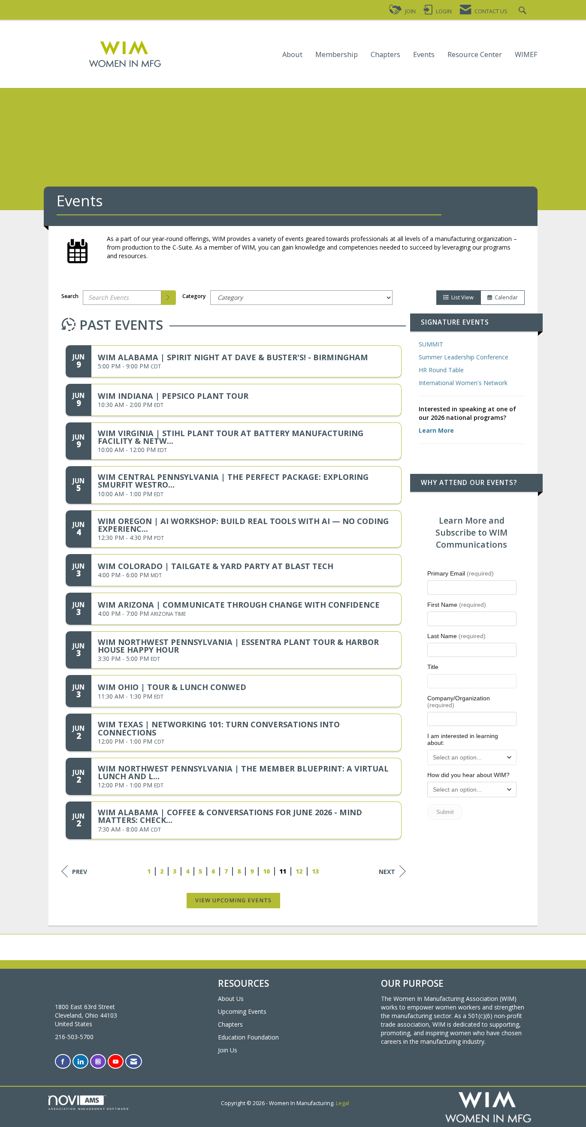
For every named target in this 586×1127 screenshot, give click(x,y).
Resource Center (474, 54)
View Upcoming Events (233, 900)
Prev (79, 872)
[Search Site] (524, 11)
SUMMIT (431, 344)
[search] (168, 297)
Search (70, 296)
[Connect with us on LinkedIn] (80, 1061)
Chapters (385, 54)
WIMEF (526, 54)
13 (315, 871)
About (292, 54)
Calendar (505, 297)
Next (387, 872)
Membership (336, 54)
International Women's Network (463, 383)
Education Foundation (248, 1037)
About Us (231, 998)
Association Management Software (88, 1108)
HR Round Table (441, 370)
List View (461, 297)
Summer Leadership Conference (463, 357)
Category (194, 296)
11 (283, 871)
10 (266, 871)
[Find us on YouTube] (116, 1061)
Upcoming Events (242, 1011)
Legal (342, 1103)
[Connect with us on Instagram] (98, 1061)
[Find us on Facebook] (63, 1061)
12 (299, 871)
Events (424, 54)
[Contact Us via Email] (133, 1061)
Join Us (227, 1050)
